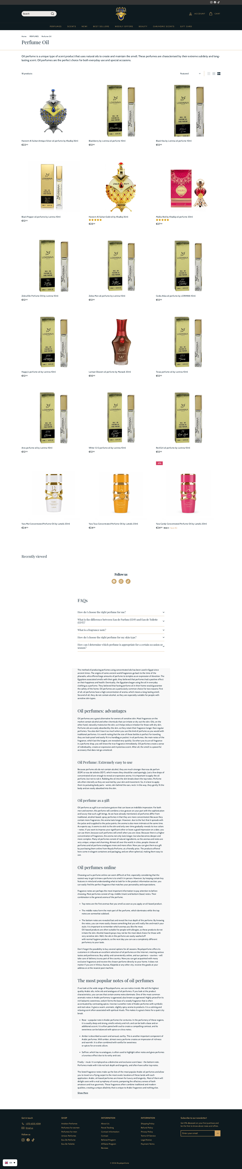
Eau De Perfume (68, 1140)
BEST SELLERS (101, 26)
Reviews (104, 1148)
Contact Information (110, 1131)
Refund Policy (147, 1127)
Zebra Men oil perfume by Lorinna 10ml (107, 296)
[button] (95, 220)
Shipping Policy (147, 1123)
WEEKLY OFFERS (124, 26)
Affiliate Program (108, 1144)
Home (24, 36)
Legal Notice (146, 1140)
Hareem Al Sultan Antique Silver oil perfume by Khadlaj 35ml (50, 141)
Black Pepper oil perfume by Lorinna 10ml (41, 217)
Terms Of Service (148, 1136)
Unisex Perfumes (68, 1136)
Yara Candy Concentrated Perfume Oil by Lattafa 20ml (181, 524)
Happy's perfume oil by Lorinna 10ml (39, 372)
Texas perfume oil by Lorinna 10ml (172, 372)
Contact (104, 1136)
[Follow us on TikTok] (128, 581)
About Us (105, 1123)
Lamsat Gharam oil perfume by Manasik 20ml (110, 372)
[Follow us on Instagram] (121, 581)
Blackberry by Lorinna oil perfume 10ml (107, 141)
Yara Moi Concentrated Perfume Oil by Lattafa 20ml (46, 524)
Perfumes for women (70, 1127)
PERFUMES (56, 26)
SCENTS (71, 26)
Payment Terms (147, 1144)
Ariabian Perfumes (69, 1123)
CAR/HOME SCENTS (164, 26)
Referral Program (108, 1140)
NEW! (84, 26)
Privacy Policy (147, 1131)
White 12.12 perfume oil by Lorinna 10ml (107, 448)
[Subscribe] (217, 1133)
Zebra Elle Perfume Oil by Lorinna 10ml (40, 296)
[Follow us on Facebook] (114, 581)
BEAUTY (143, 26)
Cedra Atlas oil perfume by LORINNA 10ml (176, 296)
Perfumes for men (69, 1131)
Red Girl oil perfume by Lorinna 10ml (173, 448)
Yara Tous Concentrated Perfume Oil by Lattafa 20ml (113, 524)
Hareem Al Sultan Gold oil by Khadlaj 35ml (108, 217)
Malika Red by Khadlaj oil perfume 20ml (174, 217)
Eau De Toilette (68, 1144)
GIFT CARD (186, 26)
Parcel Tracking (107, 1127)
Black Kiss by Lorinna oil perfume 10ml (174, 141)
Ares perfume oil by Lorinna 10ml (37, 448)
